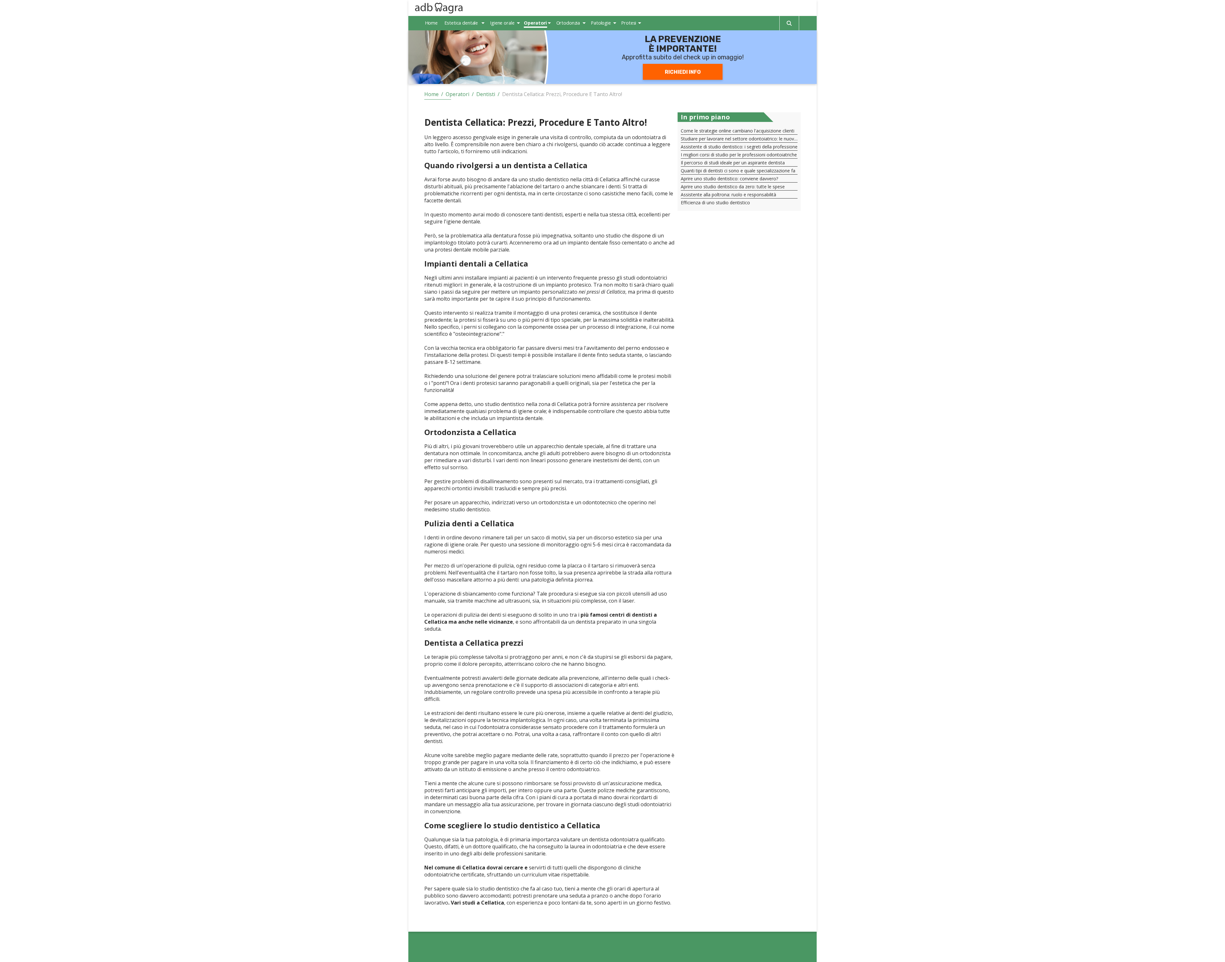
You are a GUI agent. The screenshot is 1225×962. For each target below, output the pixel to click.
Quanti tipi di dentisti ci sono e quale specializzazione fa (738, 171)
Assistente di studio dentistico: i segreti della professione (739, 147)
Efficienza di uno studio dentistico (715, 202)
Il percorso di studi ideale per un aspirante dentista (733, 163)
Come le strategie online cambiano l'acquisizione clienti (737, 131)
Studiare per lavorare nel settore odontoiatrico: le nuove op (742, 139)
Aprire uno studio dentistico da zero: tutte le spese (733, 187)
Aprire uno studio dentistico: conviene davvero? (729, 179)
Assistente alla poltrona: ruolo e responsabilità (728, 195)
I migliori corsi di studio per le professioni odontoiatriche (739, 155)
